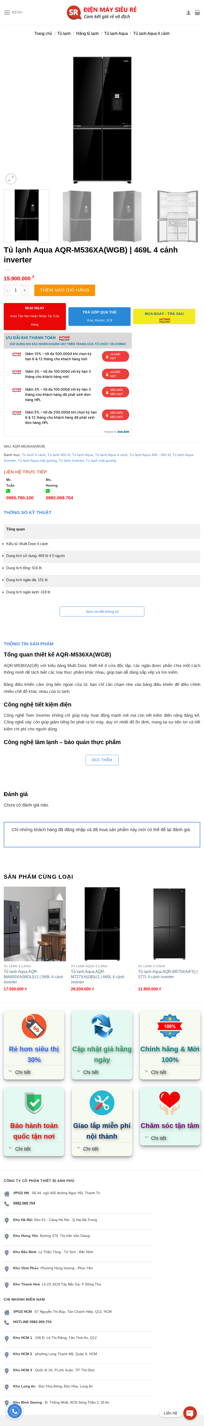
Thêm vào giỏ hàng (64, 290)
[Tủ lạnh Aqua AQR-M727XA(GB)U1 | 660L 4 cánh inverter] (102, 924)
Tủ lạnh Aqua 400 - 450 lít (150, 455)
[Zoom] (10, 178)
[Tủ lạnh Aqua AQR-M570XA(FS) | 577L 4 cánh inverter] (169, 924)
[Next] (190, 120)
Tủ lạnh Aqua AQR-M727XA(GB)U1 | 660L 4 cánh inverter (97, 976)
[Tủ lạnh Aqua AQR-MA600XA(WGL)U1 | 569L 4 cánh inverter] (35, 924)
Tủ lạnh (64, 33)
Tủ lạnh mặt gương (101, 460)
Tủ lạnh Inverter (71, 460)
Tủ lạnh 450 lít (59, 455)
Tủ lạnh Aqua (116, 33)
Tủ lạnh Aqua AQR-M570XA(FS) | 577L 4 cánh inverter (168, 974)
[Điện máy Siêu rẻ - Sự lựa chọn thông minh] (102, 12)
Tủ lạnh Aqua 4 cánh (151, 33)
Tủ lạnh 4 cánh (34, 455)
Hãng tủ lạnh (87, 33)
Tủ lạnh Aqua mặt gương (37, 460)
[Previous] (13, 120)
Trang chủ (43, 33)
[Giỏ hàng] (197, 12)
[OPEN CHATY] (190, 1413)
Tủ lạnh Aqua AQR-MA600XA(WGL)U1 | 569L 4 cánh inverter (33, 976)
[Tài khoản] (188, 12)
